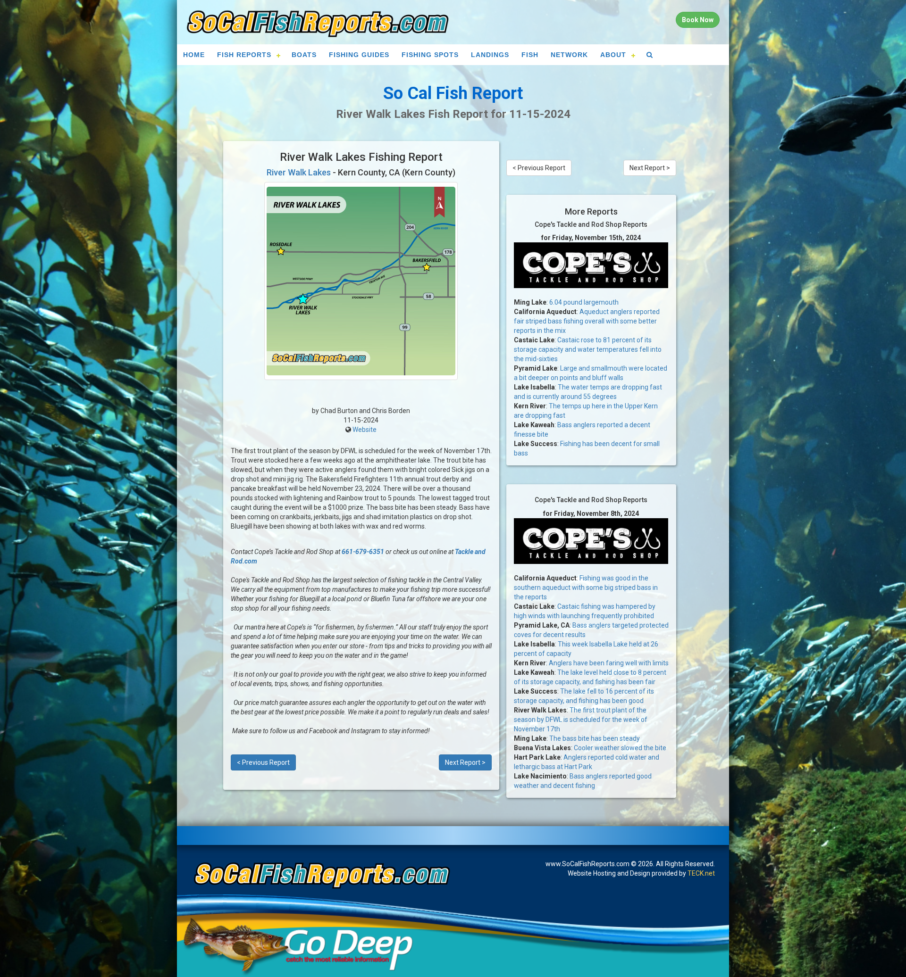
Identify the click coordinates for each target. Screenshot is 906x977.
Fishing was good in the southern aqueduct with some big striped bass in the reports (586, 587)
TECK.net (701, 873)
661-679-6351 (363, 551)
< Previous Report (263, 762)
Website (364, 429)
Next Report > (465, 762)
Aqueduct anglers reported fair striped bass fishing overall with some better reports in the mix (587, 321)
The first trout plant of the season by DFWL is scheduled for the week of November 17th (580, 719)
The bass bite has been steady (594, 738)
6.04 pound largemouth (584, 302)
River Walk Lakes (299, 172)
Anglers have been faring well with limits (609, 663)
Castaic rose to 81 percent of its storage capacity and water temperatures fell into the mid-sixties (588, 349)
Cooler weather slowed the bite (620, 748)
